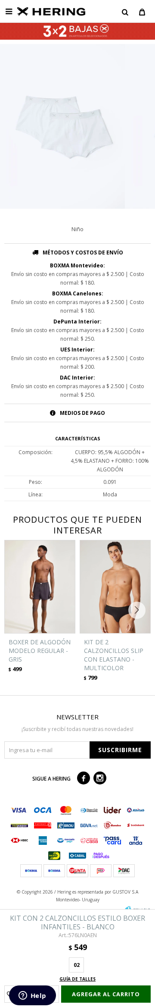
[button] (124, 11)
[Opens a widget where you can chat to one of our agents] (32, 996)
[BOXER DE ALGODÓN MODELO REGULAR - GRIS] (39, 587)
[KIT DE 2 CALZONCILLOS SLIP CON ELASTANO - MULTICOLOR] (115, 587)
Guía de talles (77, 979)
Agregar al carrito (106, 994)
